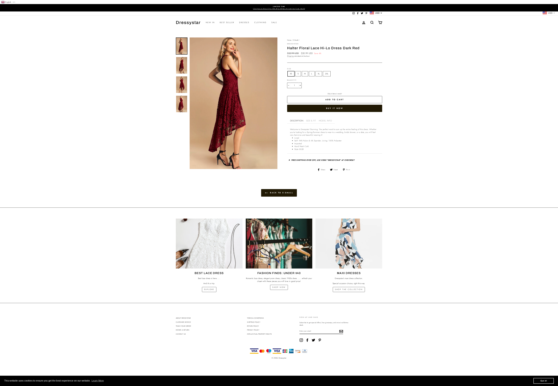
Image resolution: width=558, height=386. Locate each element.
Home (289, 40)
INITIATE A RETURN (182, 330)
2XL (326, 73)
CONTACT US (181, 334)
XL (319, 73)
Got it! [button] (543, 381)
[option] (279, 8)
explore (209, 289)
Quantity (292, 80)
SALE (274, 22)
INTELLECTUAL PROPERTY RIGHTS (259, 334)
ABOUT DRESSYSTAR (183, 318)
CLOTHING (260, 22)
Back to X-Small (281, 192)
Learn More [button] (98, 380)
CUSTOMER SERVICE (183, 322)
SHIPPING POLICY (253, 322)
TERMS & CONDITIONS (255, 318)
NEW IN (210, 22)
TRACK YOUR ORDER (183, 326)
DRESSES (244, 22)
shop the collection (349, 289)
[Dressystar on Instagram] (301, 340)
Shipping (290, 56)
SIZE (289, 69)
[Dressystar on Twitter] (313, 340)
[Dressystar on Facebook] (307, 340)
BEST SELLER (227, 22)
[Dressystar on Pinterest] (319, 340)
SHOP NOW (279, 287)
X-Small (295, 40)
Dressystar (188, 22)
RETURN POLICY (253, 326)
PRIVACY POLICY (253, 330)
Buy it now (334, 108)
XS (291, 73)
